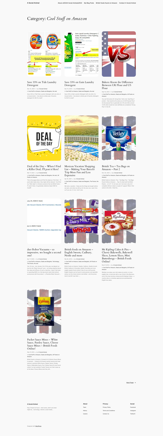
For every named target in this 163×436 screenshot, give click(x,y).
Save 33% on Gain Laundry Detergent (79, 84)
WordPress (38, 426)
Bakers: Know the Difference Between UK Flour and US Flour (117, 85)
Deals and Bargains (46, 91)
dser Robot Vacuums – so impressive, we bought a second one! (44, 252)
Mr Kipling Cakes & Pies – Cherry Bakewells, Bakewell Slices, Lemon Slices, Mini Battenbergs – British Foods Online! (117, 255)
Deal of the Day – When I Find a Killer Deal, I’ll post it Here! (44, 168)
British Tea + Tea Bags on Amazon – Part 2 (116, 168)
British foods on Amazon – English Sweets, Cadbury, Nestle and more (79, 252)
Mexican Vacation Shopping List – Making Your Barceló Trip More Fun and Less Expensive (80, 171)
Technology (56, 261)
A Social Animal (33, 3)
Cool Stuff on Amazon (34, 91)
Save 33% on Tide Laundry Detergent (41, 84)
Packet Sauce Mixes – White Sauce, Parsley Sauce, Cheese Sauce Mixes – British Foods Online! (42, 344)
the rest (55, 91)
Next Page (131, 382)
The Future (93, 181)
